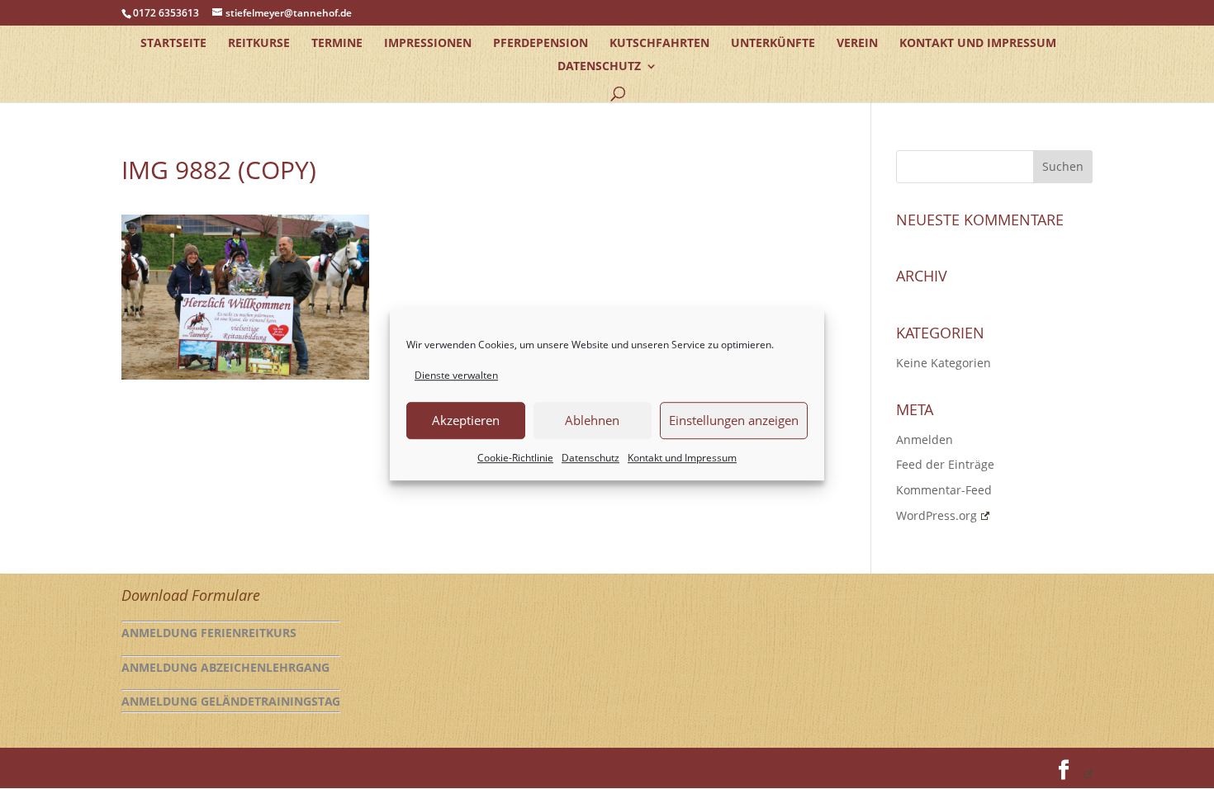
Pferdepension (540, 43)
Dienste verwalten (456, 375)
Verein (857, 43)
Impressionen (428, 43)
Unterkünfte (773, 43)
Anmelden (924, 439)
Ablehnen (592, 421)
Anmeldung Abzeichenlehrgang (225, 667)
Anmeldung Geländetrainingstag (230, 701)
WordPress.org (936, 515)
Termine (337, 43)
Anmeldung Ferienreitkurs (208, 632)
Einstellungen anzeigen (734, 421)
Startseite (173, 43)
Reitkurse (259, 43)
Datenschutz (590, 458)
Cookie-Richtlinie (515, 458)
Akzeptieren (466, 421)
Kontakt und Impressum (682, 458)
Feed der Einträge (945, 464)
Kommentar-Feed (944, 490)
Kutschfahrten (659, 43)
